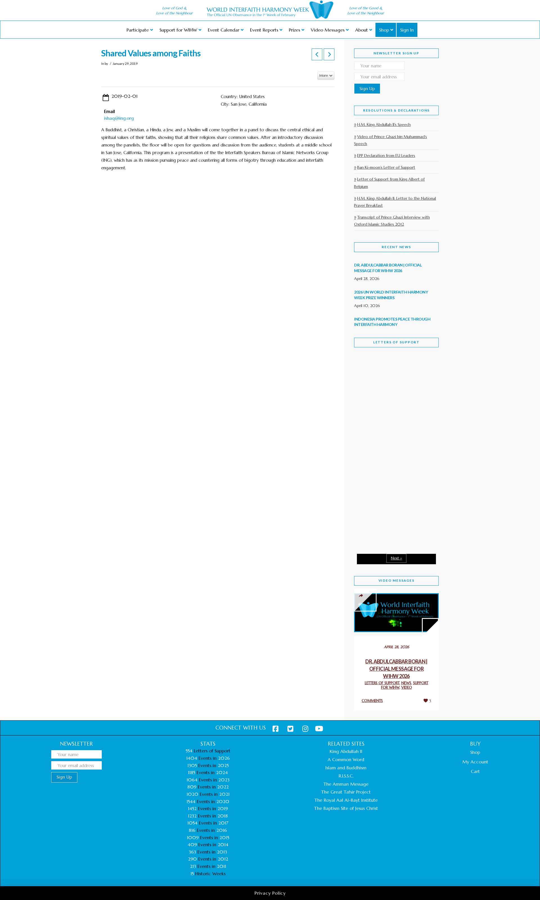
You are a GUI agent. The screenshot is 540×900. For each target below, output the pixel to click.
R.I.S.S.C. (346, 776)
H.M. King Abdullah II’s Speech (384, 124)
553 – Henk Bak (383, 501)
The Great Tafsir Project (346, 792)
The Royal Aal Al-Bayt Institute (346, 800)
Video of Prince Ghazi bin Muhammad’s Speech (390, 140)
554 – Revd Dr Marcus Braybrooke (391, 442)
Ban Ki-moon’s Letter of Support (386, 167)
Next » (396, 558)
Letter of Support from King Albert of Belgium (389, 183)
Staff (368, 402)
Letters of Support (396, 342)
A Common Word (346, 759)
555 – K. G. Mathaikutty (393, 374)
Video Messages (397, 580)
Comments (372, 700)
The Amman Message (345, 784)
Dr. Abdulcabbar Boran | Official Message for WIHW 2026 (396, 668)
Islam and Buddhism (345, 767)
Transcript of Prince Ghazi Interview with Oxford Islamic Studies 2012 (392, 221)
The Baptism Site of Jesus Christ (346, 808)
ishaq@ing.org (119, 118)
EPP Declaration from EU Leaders (386, 155)
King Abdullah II (346, 751)
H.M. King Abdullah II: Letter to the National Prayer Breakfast (395, 202)
